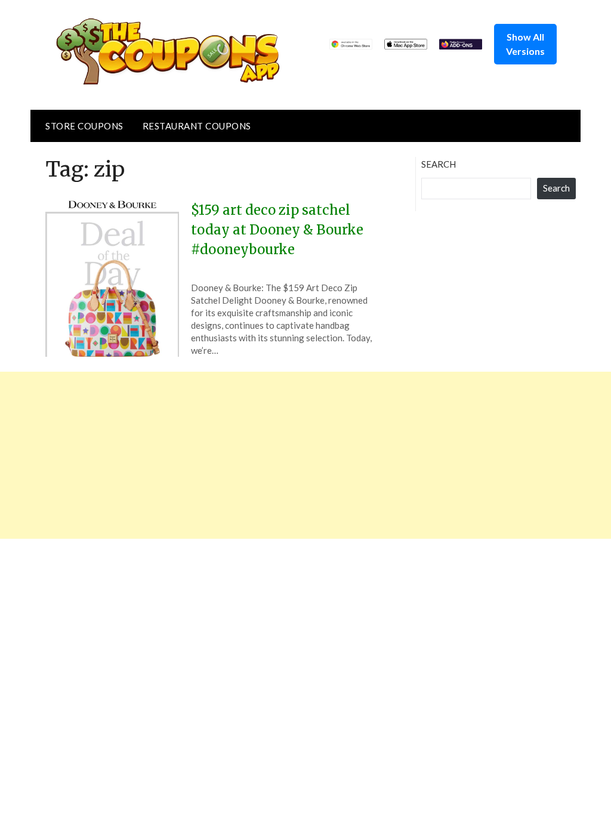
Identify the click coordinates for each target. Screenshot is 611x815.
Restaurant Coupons (197, 126)
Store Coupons (84, 126)
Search (438, 164)
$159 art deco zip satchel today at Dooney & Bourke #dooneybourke (277, 230)
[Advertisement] (305, 455)
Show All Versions (525, 44)
